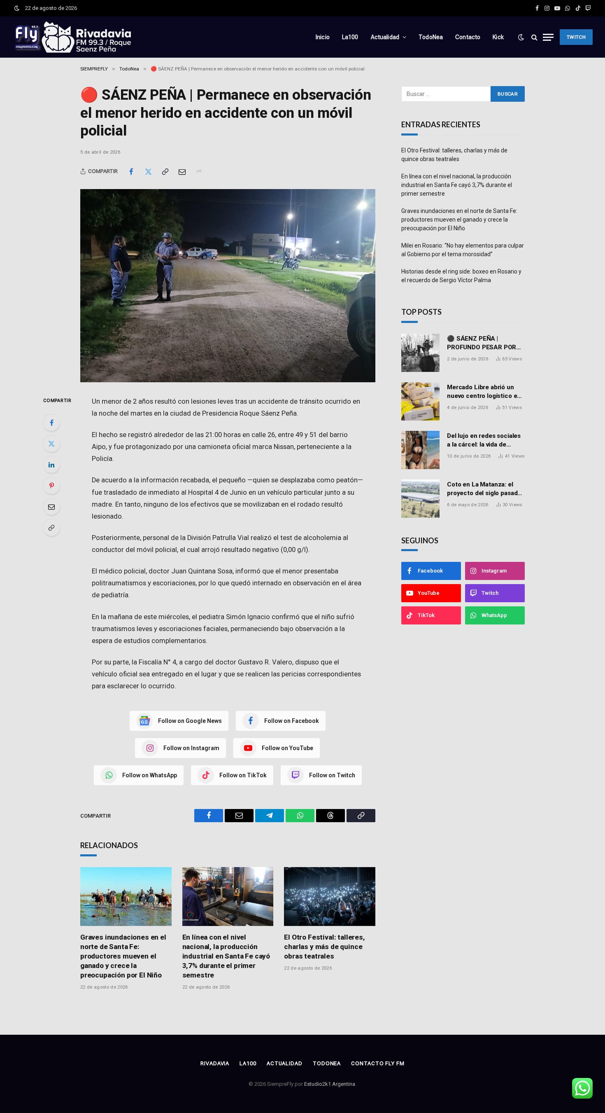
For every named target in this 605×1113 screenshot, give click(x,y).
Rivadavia (214, 1063)
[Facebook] (51, 422)
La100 (350, 37)
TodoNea (431, 37)
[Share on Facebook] (131, 171)
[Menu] (548, 37)
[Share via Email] (182, 171)
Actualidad (385, 37)
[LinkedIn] (51, 464)
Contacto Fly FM (378, 1063)
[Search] (534, 37)
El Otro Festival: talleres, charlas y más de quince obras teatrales (324, 946)
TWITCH (576, 37)
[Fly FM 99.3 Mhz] (72, 37)
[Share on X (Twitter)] (148, 171)
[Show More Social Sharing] (198, 171)
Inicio (323, 37)
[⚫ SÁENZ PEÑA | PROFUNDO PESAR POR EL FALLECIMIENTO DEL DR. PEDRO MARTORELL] (420, 353)
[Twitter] (51, 443)
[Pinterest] (51, 485)
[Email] (51, 506)
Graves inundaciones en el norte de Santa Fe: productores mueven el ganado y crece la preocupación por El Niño (123, 956)
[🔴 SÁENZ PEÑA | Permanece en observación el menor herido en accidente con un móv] (227, 285)
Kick (498, 37)
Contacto (467, 37)
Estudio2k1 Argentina (329, 1084)
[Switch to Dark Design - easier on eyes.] (16, 8)
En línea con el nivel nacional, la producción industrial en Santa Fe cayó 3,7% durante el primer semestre (226, 956)
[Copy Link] (165, 171)
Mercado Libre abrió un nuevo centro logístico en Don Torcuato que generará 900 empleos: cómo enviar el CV (484, 392)
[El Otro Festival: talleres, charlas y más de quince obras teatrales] (329, 896)
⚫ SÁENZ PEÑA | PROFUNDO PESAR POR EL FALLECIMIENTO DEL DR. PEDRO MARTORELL (482, 343)
